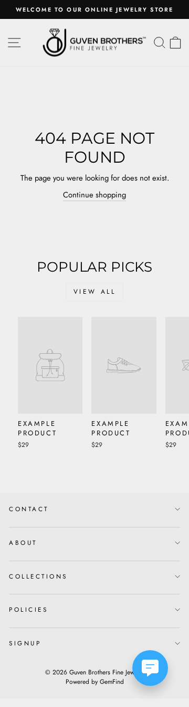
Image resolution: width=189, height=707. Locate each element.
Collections (38, 576)
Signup (25, 643)
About (23, 542)
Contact (29, 508)
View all (95, 291)
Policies (28, 609)
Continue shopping (94, 195)
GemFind (112, 681)
